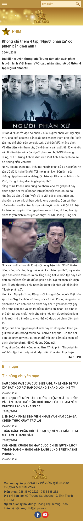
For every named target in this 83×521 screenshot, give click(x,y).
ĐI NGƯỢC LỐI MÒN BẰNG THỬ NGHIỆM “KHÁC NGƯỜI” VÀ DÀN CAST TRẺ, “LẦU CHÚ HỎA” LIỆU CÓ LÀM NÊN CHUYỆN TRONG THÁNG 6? (40, 402)
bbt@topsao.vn (37, 508)
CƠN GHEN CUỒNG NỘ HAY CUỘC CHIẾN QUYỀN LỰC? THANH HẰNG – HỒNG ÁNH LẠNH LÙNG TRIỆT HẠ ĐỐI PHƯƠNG (39, 450)
